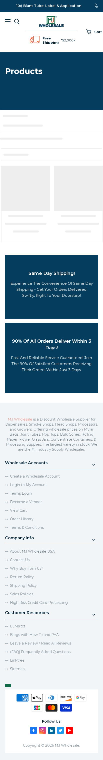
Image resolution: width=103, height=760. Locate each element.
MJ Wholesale (20, 419)
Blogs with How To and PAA (34, 634)
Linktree (17, 660)
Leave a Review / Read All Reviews (40, 643)
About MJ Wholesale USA (32, 551)
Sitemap (17, 669)
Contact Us (20, 560)
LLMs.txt (17, 626)
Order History (22, 519)
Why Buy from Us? (26, 568)
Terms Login (21, 493)
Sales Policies (21, 594)
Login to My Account (28, 485)
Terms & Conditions (27, 527)
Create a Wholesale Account (35, 476)
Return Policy (22, 577)
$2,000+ (68, 40)
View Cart (18, 510)
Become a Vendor (26, 502)
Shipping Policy (23, 585)
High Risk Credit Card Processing (39, 602)
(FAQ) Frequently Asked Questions (40, 652)
